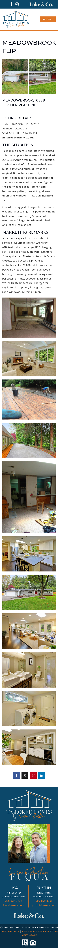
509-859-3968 (44, 901)
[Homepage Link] (15, 19)
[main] (29, 409)
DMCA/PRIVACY (10, 931)
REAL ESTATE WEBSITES (35, 931)
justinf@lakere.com (44, 905)
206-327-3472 (13, 901)
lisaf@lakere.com (13, 905)
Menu (49, 19)
